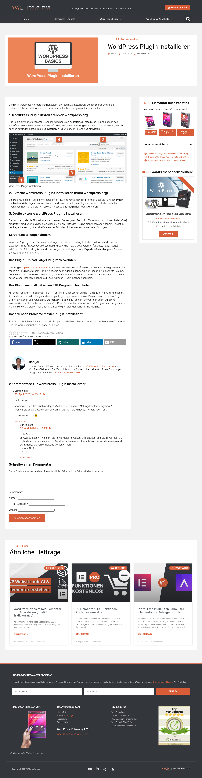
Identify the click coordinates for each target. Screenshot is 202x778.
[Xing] (104, 769)
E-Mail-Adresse (18, 503)
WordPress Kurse (109, 19)
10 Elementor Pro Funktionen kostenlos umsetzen (96, 610)
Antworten (20, 421)
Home (26, 19)
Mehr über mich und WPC (67, 372)
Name (13, 497)
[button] (188, 19)
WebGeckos (92, 366)
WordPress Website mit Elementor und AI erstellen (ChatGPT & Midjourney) (37, 612)
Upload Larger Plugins (34, 267)
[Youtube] (89, 769)
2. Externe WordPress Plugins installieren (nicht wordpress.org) (170, 157)
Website (13, 509)
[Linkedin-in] (97, 769)
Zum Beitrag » (21, 634)
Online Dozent (107, 366)
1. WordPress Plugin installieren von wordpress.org (168, 154)
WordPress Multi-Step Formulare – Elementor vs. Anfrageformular (162, 610)
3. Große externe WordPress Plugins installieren (167, 160)
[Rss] (112, 769)
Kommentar (16, 492)
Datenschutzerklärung (163, 682)
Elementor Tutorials (64, 19)
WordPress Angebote (157, 19)
